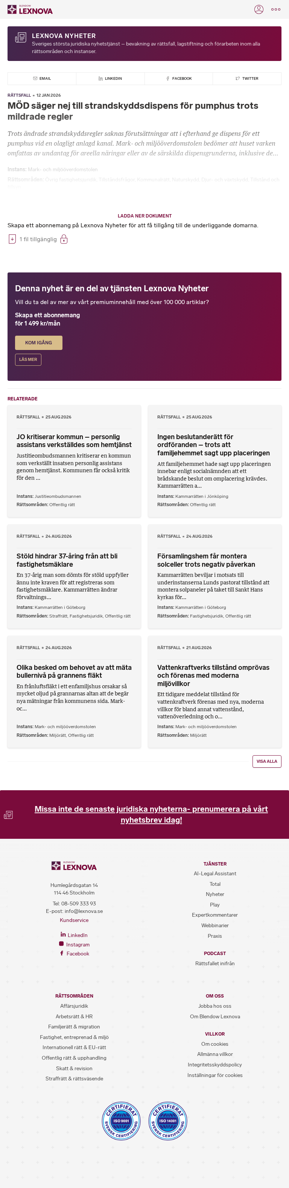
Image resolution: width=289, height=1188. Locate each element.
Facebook (182, 78)
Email (45, 78)
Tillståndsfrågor (117, 179)
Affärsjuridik (74, 1006)
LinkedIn (113, 78)
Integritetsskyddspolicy (215, 1065)
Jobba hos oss (214, 1006)
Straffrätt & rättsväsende (74, 1078)
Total (215, 884)
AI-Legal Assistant (215, 873)
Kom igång (38, 342)
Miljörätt (57, 735)
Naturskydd (185, 179)
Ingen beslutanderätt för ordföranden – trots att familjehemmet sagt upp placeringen (213, 445)
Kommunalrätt (153, 179)
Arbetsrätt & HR (74, 1016)
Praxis (215, 936)
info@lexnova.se (84, 911)
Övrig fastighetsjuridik (70, 179)
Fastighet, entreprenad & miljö (74, 1037)
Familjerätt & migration (74, 1027)
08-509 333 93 (78, 904)
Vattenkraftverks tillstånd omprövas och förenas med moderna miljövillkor (213, 675)
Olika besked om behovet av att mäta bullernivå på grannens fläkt (74, 671)
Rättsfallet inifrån (215, 963)
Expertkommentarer (215, 915)
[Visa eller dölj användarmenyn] (259, 9)
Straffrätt (58, 616)
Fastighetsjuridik (86, 616)
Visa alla (267, 761)
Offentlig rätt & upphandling (74, 1058)
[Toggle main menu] (275, 9)
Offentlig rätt (62, 504)
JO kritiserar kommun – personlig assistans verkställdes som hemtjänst (74, 441)
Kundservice (74, 920)
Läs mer (28, 359)
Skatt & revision (74, 1068)
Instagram (77, 945)
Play (215, 905)
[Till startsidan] (30, 9)
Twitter (250, 78)
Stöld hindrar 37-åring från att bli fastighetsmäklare (67, 560)
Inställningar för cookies (215, 1075)
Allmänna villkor (215, 1054)
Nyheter (215, 894)
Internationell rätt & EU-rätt (74, 1047)
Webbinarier (215, 925)
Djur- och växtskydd (224, 179)
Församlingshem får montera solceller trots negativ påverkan (206, 560)
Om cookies (214, 1044)
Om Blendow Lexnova (215, 1016)
